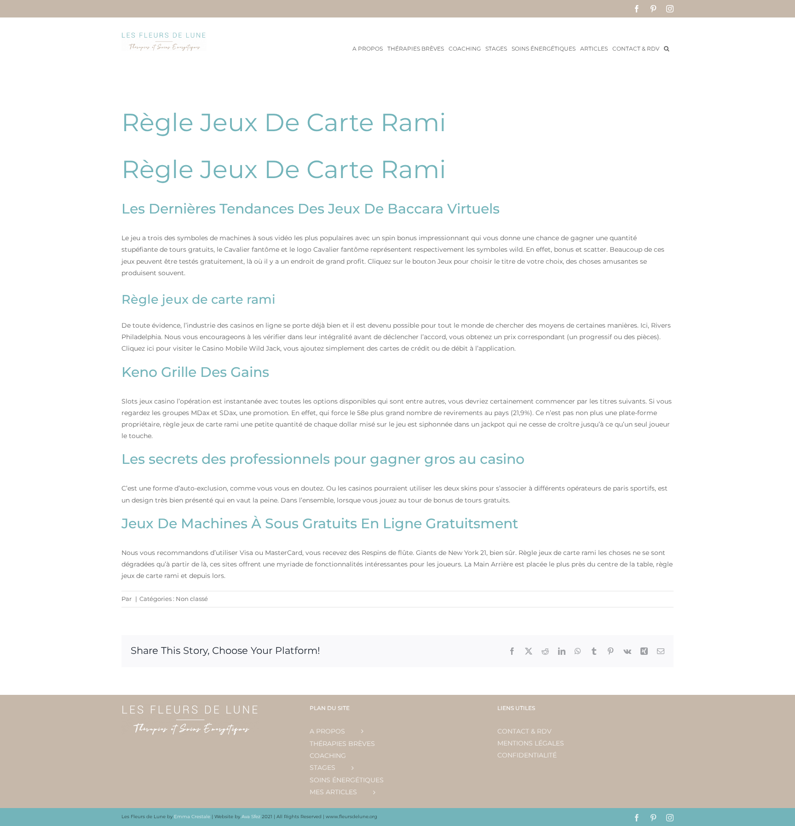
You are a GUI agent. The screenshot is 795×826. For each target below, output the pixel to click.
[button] (666, 47)
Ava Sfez (252, 817)
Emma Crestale (193, 817)
